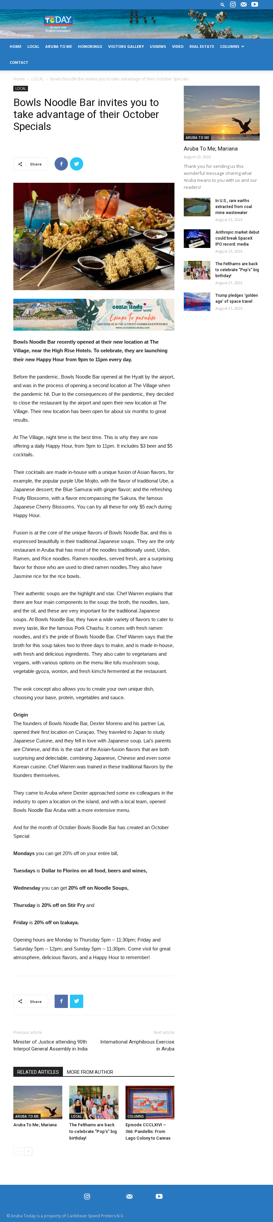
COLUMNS (229, 46)
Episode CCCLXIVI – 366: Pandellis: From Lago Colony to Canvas (148, 1131)
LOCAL (33, 46)
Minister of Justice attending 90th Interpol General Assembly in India (50, 1045)
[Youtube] (255, 4)
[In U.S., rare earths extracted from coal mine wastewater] (197, 207)
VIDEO (177, 46)
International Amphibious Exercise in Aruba (137, 1045)
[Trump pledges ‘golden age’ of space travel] (197, 301)
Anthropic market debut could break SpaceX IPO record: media (237, 238)
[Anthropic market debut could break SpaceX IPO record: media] (197, 238)
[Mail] (244, 4)
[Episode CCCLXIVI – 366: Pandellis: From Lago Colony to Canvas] (150, 1102)
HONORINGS (90, 46)
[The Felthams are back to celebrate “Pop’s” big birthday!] (93, 1102)
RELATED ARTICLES (38, 1072)
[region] (93, 315)
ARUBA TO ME (58, 46)
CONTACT (19, 62)
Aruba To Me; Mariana (35, 1124)
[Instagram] (233, 4)
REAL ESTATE (201, 46)
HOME (15, 46)
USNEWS (158, 46)
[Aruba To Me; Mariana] (37, 1102)
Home (19, 79)
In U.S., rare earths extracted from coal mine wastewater (233, 206)
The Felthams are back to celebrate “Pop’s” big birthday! (93, 1131)
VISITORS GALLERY (126, 46)
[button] (223, 4)
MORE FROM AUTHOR (90, 1072)
